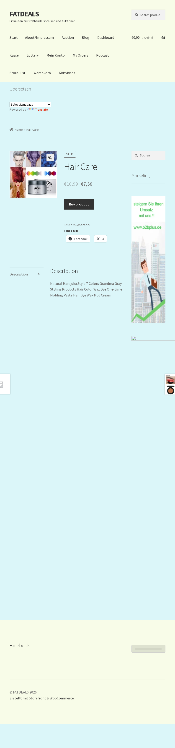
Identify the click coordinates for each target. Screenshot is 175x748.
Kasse (14, 55)
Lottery (33, 55)
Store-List (18, 72)
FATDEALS (24, 13)
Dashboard (105, 37)
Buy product (79, 204)
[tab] (27, 274)
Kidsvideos (67, 72)
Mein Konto (55, 55)
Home (19, 129)
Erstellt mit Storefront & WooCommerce (42, 698)
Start (14, 37)
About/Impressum (39, 37)
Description (19, 274)
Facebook (20, 645)
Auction (68, 37)
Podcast (102, 55)
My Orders (80, 55)
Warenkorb (42, 72)
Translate (41, 109)
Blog (85, 37)
